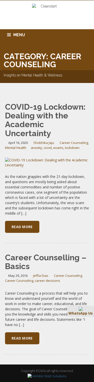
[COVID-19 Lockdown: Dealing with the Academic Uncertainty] (47, 162)
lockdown (72, 147)
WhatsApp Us (80, 313)
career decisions (47, 280)
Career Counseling (74, 142)
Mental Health (15, 147)
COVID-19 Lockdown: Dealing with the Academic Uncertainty (45, 120)
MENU (19, 34)
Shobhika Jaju (43, 142)
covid (48, 147)
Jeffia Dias (40, 275)
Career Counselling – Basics (45, 262)
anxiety (36, 147)
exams (58, 147)
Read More (22, 226)
